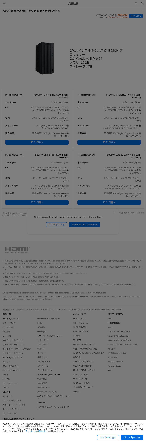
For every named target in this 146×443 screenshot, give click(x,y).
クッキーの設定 (108, 437)
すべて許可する (132, 437)
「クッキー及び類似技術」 (36, 431)
